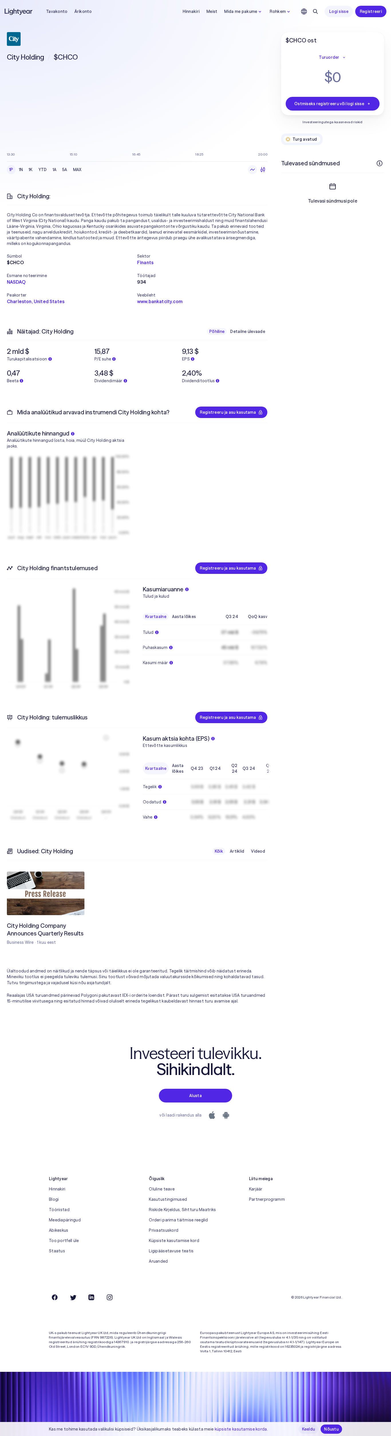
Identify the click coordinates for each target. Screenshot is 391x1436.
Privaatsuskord (163, 1230)
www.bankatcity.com (160, 301)
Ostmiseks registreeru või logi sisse (329, 103)
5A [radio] (64, 169)
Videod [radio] (258, 851)
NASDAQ (16, 282)
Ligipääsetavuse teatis (171, 1250)
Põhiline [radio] (216, 331)
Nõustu (331, 1429)
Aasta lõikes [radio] (184, 616)
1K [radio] (31, 169)
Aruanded (158, 1261)
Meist (211, 11)
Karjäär (255, 1189)
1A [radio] (55, 169)
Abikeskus (58, 1230)
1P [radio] (11, 169)
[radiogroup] (45, 169)
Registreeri (371, 11)
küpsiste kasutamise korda (241, 1429)
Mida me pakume (240, 11)
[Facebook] (54, 1297)
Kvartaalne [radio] (155, 616)
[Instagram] (109, 1297)
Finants (145, 262)
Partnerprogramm (267, 1199)
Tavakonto (57, 11)
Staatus (57, 1250)
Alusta (195, 1095)
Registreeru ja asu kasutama (228, 412)
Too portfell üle (64, 1240)
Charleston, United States (35, 301)
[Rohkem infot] (379, 163)
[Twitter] (73, 1297)
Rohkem (278, 11)
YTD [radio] (42, 169)
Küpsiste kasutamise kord (174, 1240)
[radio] (252, 169)
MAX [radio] (77, 169)
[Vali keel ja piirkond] (304, 11)
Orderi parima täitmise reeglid (178, 1220)
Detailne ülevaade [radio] (247, 331)
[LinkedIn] (91, 1297)
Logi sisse (338, 11)
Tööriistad (59, 1209)
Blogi (54, 1199)
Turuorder (329, 57)
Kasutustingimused (168, 1199)
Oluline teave (162, 1189)
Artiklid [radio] (237, 851)
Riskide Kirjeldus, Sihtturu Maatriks (182, 1209)
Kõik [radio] (219, 851)
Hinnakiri (191, 11)
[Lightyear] (19, 11)
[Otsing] (315, 11)
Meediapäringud (65, 1220)
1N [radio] (21, 169)
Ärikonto (83, 11)
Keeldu (308, 1429)
